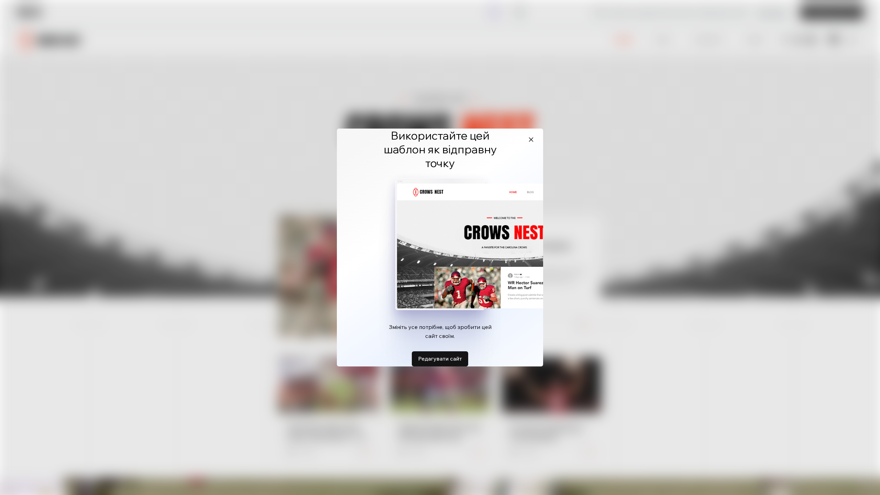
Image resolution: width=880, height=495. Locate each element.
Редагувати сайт (440, 358)
